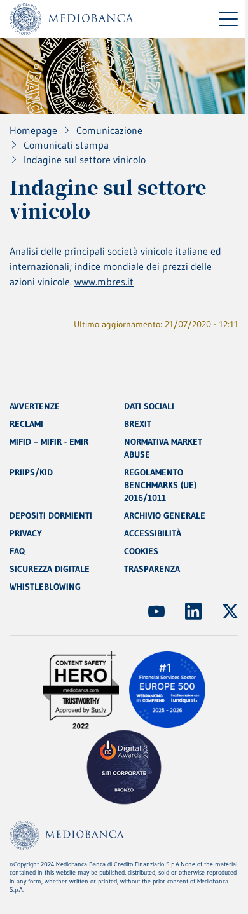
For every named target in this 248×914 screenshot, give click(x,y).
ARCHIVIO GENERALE (164, 515)
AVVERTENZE (35, 406)
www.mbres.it (104, 281)
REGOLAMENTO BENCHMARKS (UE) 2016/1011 (160, 485)
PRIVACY (26, 533)
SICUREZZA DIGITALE (50, 569)
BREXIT (137, 424)
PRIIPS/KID (31, 472)
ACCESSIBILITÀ (152, 533)
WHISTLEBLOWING (45, 586)
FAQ (17, 551)
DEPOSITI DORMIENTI (51, 515)
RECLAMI (26, 424)
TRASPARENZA (152, 569)
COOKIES (141, 551)
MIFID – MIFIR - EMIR (49, 441)
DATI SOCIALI (149, 406)
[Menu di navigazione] (228, 19)
